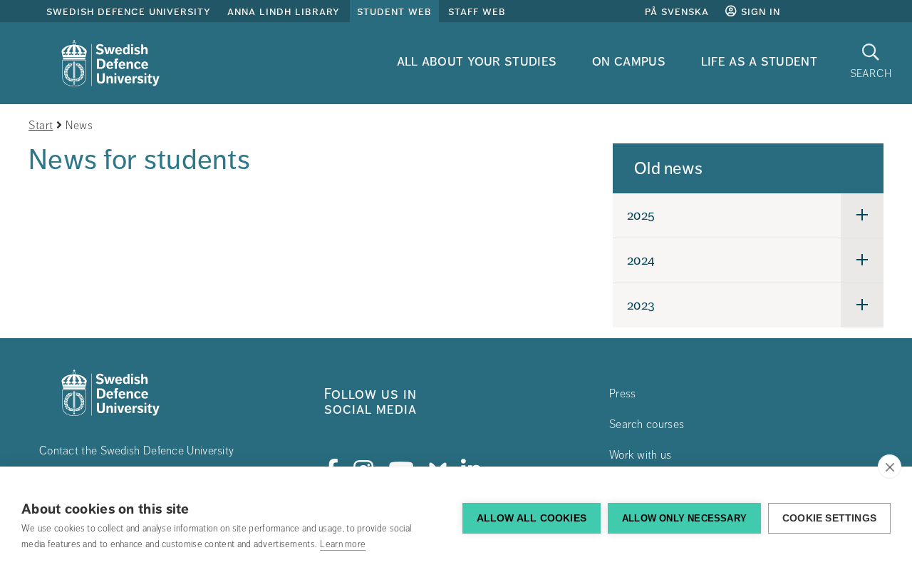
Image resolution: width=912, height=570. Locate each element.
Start (40, 125)
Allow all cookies (531, 518)
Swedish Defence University (128, 11)
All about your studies (477, 61)
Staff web (477, 11)
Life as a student (759, 61)
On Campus (628, 61)
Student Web (394, 11)
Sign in (758, 11)
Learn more (343, 544)
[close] (889, 466)
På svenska (677, 11)
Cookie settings (829, 518)
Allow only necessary (684, 518)
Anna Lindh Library (283, 11)
